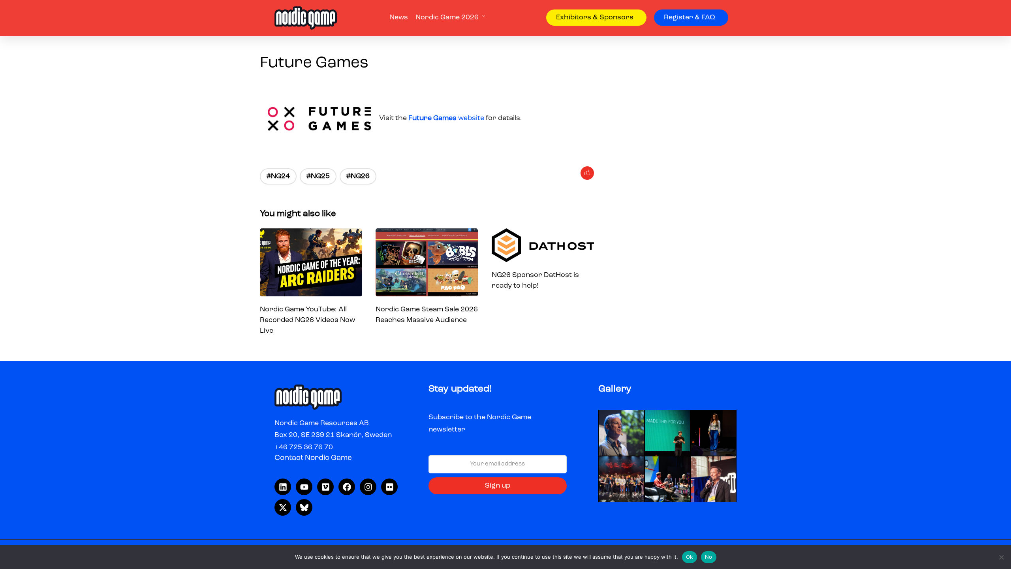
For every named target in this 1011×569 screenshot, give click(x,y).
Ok (689, 557)
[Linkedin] (282, 487)
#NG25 (318, 176)
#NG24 (278, 176)
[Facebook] (346, 487)
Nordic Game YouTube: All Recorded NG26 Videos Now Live (307, 320)
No (708, 557)
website (447, 118)
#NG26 (358, 176)
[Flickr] (389, 487)
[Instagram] (368, 487)
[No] (1001, 557)
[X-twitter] (282, 507)
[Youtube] (304, 487)
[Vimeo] (325, 487)
